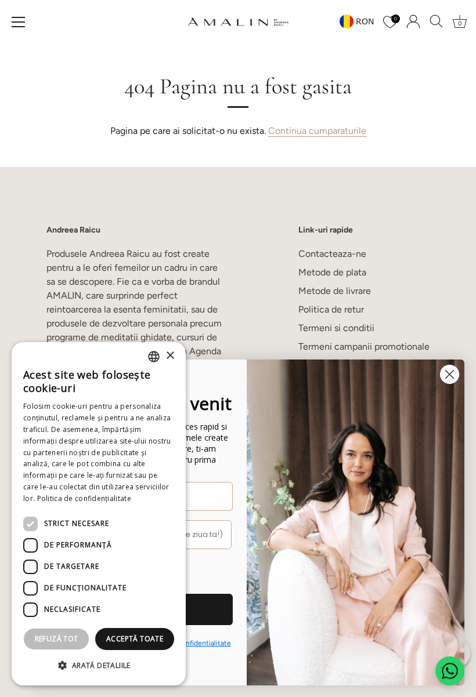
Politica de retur (331, 309)
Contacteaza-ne (332, 253)
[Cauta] (436, 21)
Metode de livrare (334, 290)
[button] (98, 666)
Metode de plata (332, 272)
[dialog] (99, 513)
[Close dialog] (449, 374)
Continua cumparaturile (317, 130)
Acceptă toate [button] (134, 639)
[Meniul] (18, 22)
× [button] (169, 355)
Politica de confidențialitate (84, 498)
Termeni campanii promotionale (364, 346)
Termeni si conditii (336, 327)
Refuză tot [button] (56, 639)
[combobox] (154, 356)
